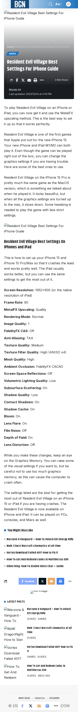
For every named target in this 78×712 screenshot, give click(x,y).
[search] (50, 4)
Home (10, 46)
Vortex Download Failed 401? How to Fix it (32, 552)
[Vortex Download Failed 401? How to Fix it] (14, 652)
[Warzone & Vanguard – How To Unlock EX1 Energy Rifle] (14, 614)
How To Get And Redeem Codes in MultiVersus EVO (37, 559)
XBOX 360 (44, 675)
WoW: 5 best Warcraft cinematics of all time (34, 546)
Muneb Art (15, 89)
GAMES (42, 618)
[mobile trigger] (7, 4)
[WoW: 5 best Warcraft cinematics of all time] (14, 633)
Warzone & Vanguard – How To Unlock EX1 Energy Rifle (40, 539)
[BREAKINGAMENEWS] (20, 4)
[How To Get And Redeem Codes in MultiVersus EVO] (14, 671)
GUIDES (12, 53)
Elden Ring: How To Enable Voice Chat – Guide (35, 566)
